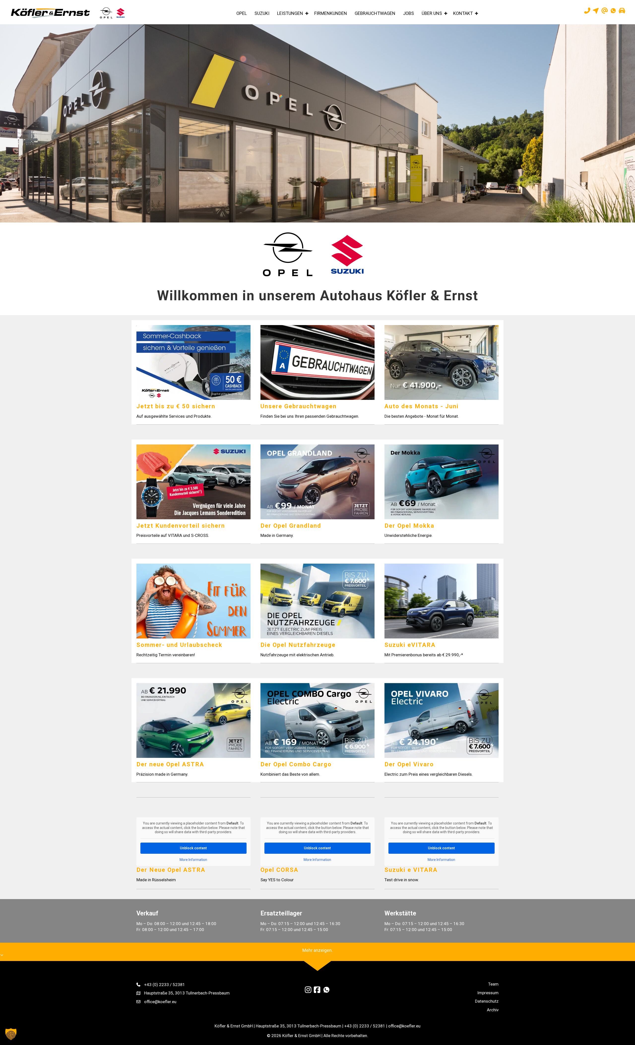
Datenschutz (487, 1001)
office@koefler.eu (160, 1001)
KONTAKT (463, 13)
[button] (306, 13)
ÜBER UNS (432, 13)
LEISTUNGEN (290, 13)
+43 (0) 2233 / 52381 (164, 984)
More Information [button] (193, 860)
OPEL (241, 13)
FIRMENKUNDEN (330, 13)
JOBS (408, 13)
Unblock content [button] (193, 848)
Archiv (493, 1009)
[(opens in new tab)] (288, 253)
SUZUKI (261, 13)
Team (493, 984)
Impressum (488, 992)
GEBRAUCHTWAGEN (375, 13)
